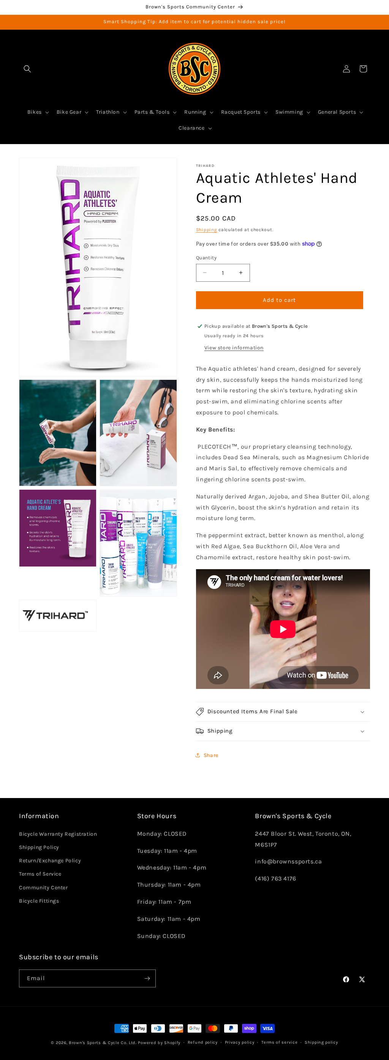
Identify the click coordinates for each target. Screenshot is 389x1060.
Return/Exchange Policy (50, 860)
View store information (234, 347)
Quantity (206, 257)
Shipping (206, 229)
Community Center (43, 887)
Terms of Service (40, 874)
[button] (27, 68)
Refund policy (203, 1042)
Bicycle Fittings (39, 901)
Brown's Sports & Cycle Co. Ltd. (103, 1042)
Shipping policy (321, 1042)
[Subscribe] (147, 978)
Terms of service (279, 1042)
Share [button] (211, 755)
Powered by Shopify (159, 1042)
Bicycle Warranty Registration (58, 834)
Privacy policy (240, 1042)
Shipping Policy (39, 847)
